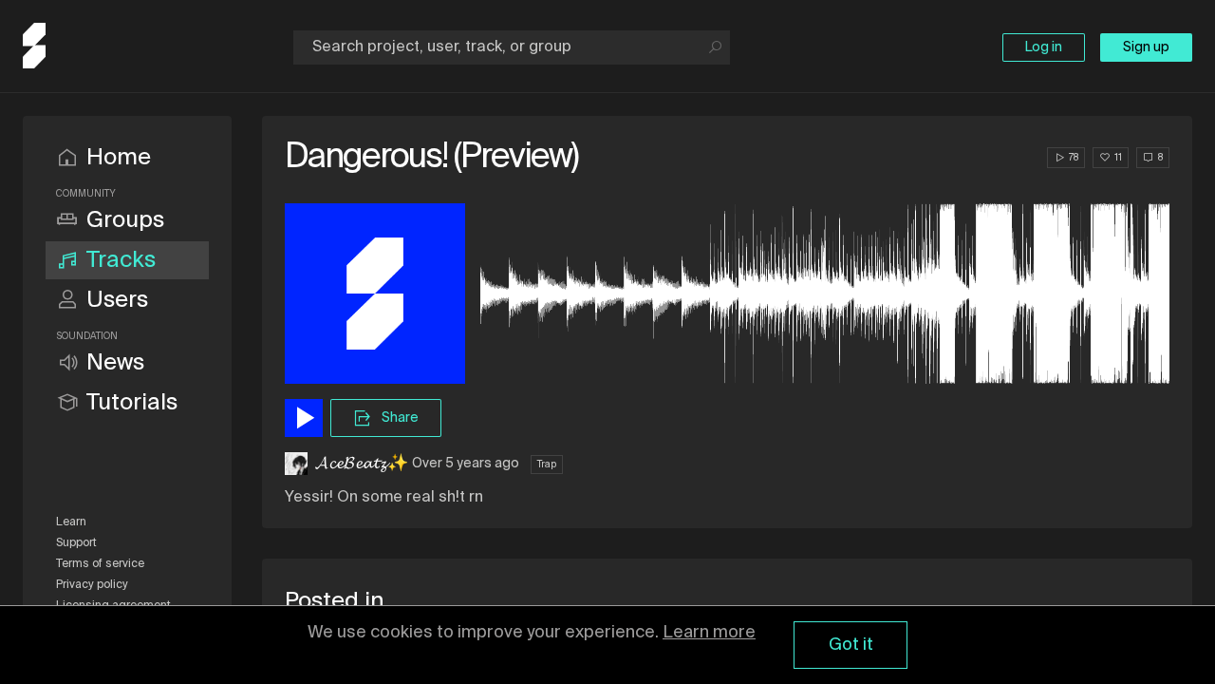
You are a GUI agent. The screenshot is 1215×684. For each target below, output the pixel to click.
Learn (71, 522)
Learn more (709, 632)
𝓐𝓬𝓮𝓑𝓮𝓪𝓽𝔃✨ (361, 463)
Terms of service (100, 564)
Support (76, 543)
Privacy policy (92, 585)
